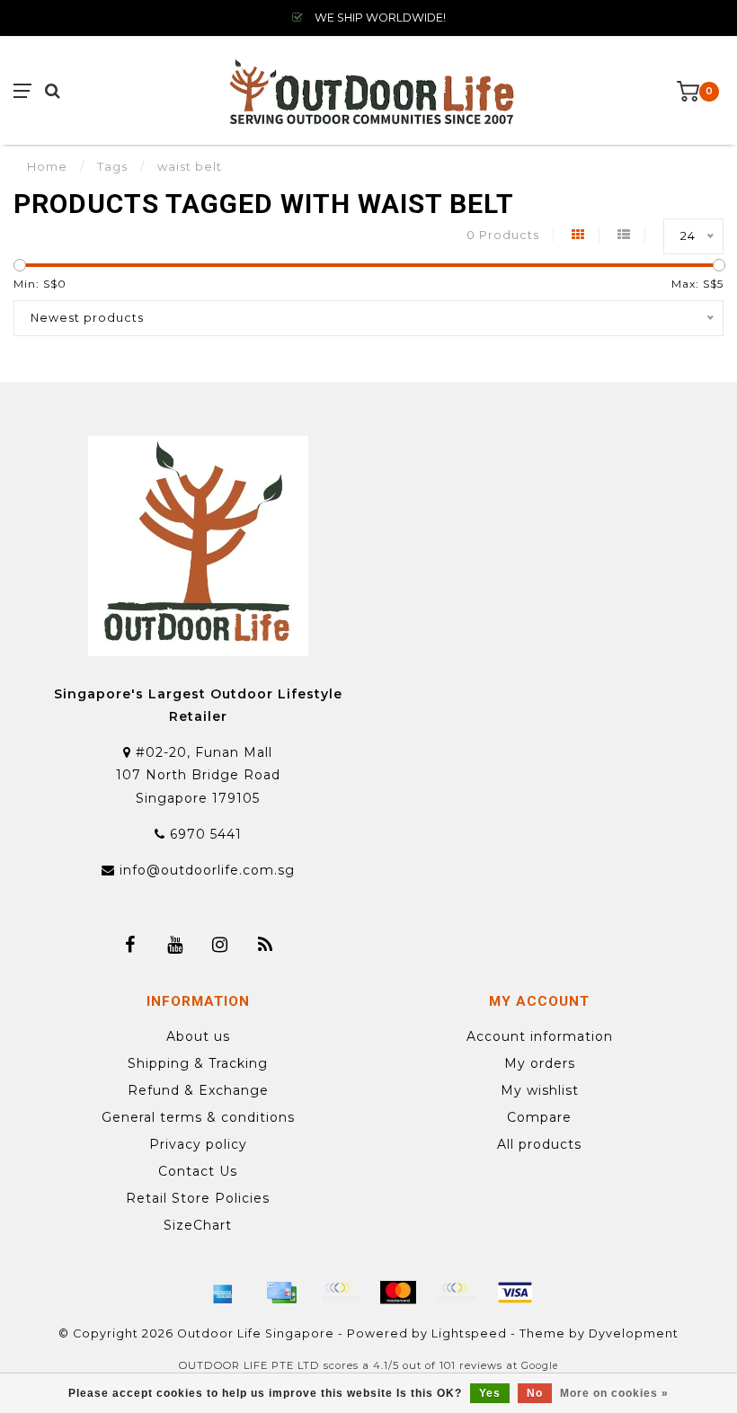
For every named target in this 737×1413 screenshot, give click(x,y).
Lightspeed (469, 1333)
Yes (490, 1393)
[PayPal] (456, 1292)
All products (539, 1144)
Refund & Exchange (198, 1090)
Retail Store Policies (198, 1198)
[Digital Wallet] (339, 1292)
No (535, 1393)
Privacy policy (198, 1144)
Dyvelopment (634, 1333)
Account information (539, 1036)
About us (198, 1036)
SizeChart (198, 1225)
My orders (539, 1063)
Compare (539, 1117)
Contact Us (197, 1171)
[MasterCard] (398, 1292)
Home (47, 166)
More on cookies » (614, 1393)
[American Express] (222, 1292)
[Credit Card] (281, 1292)
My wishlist (540, 1090)
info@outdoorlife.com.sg (207, 870)
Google (539, 1366)
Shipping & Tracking (198, 1063)
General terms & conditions (198, 1117)
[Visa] (515, 1292)
